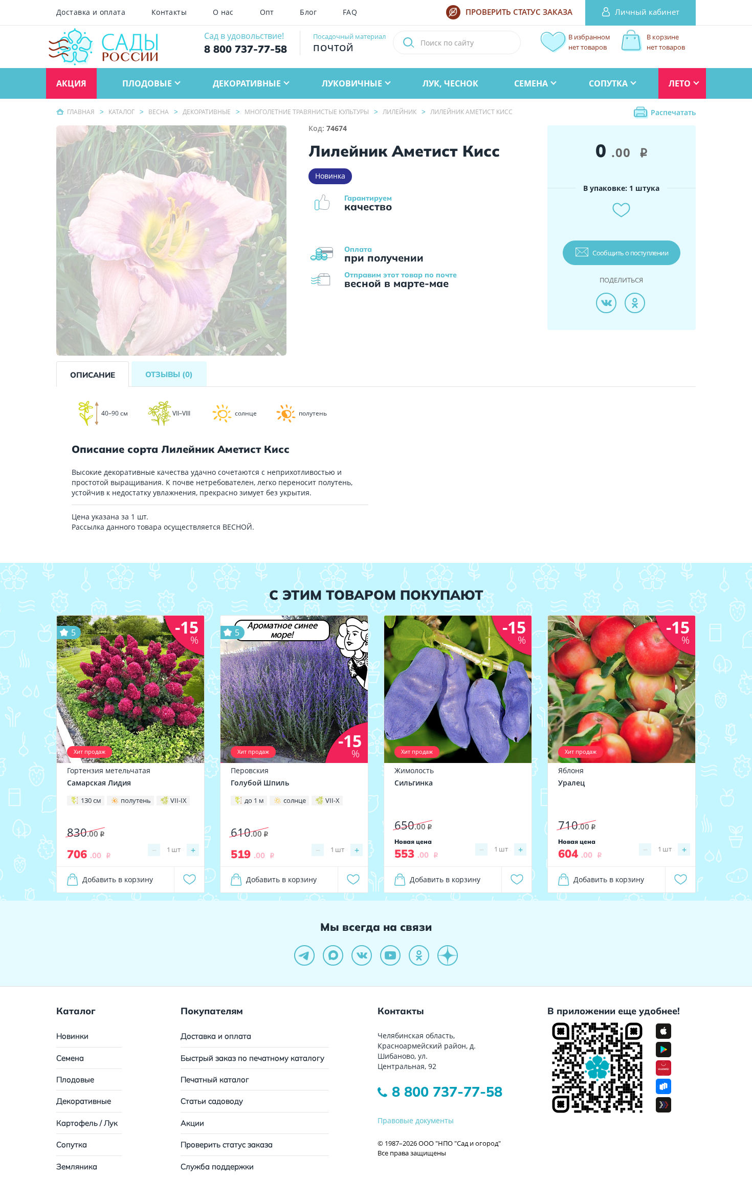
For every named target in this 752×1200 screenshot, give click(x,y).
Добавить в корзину (117, 879)
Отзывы (169, 374)
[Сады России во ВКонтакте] (361, 955)
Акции (192, 1123)
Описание (92, 375)
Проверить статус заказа (227, 1144)
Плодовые (75, 1079)
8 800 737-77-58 (447, 1091)
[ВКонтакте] (606, 303)
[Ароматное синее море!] (294, 688)
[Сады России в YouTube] (390, 955)
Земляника (76, 1166)
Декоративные (83, 1101)
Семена (70, 1058)
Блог (308, 12)
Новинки (72, 1036)
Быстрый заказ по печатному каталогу (252, 1058)
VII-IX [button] (178, 800)
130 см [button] (91, 800)
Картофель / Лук (87, 1123)
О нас (223, 12)
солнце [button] (294, 800)
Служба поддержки (217, 1166)
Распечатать (673, 112)
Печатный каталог (215, 1079)
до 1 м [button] (254, 800)
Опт (267, 12)
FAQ (350, 12)
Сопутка (71, 1144)
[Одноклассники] (635, 303)
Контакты (169, 12)
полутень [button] (136, 800)
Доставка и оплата (90, 12)
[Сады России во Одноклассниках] (419, 955)
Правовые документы (416, 1120)
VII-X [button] (332, 800)
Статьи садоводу (212, 1101)
